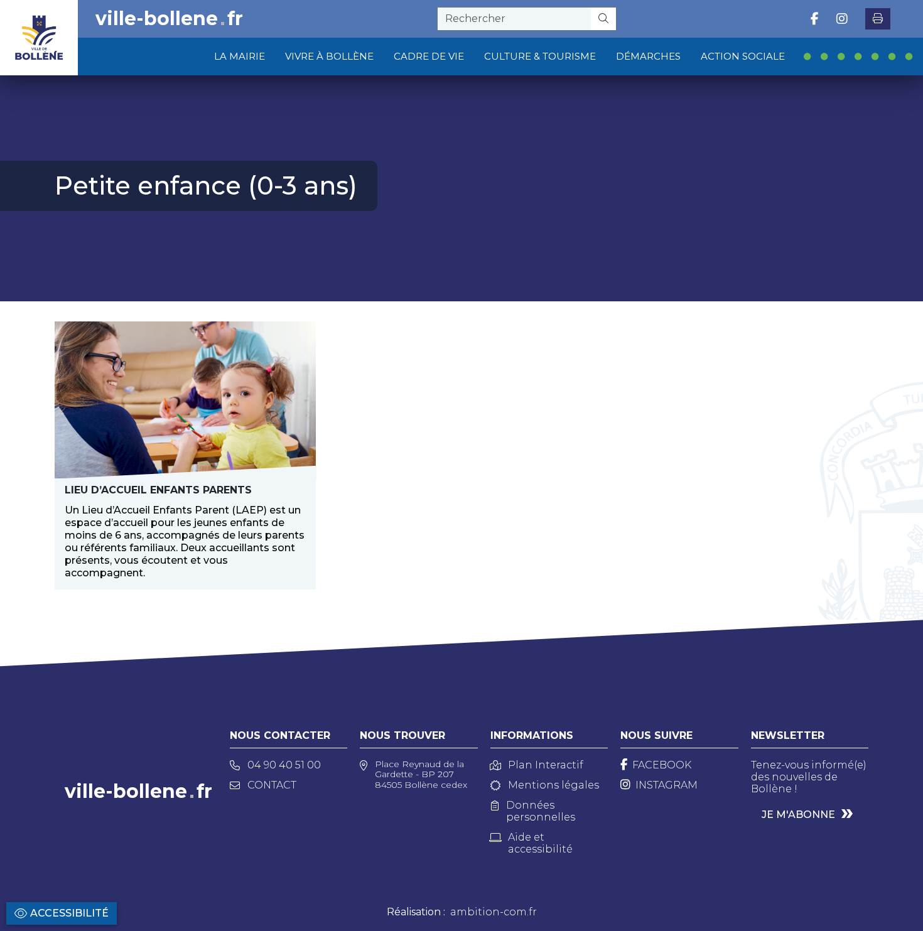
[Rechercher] (604, 19)
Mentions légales (553, 785)
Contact (271, 785)
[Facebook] (815, 18)
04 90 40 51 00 (284, 765)
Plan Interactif (545, 765)
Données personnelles (540, 811)
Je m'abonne (798, 815)
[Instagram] (842, 18)
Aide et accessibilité (540, 843)
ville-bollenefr (169, 19)
